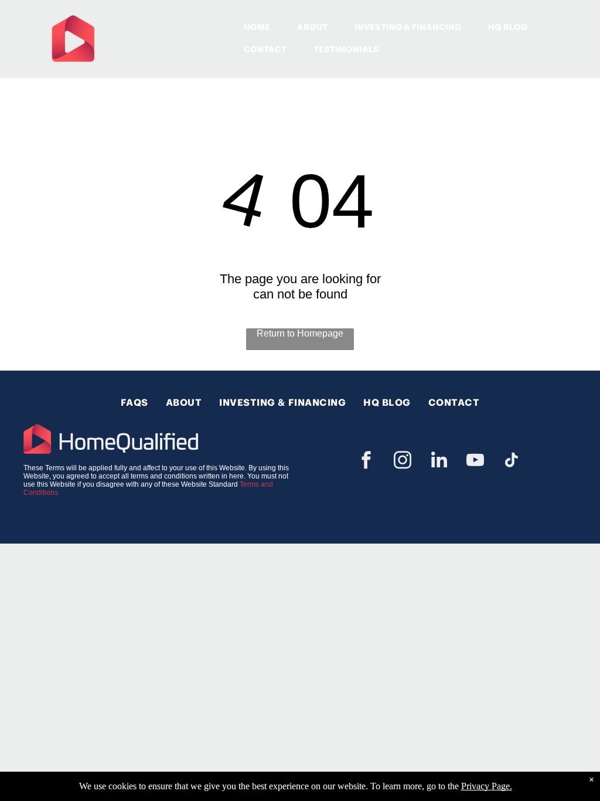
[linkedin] (438, 462)
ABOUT (312, 27)
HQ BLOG (507, 27)
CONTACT (265, 49)
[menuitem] (134, 402)
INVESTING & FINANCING (407, 27)
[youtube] (475, 462)
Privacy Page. (486, 786)
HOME (257, 27)
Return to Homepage (300, 333)
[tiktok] (511, 462)
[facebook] (366, 462)
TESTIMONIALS (346, 49)
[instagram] (402, 462)
